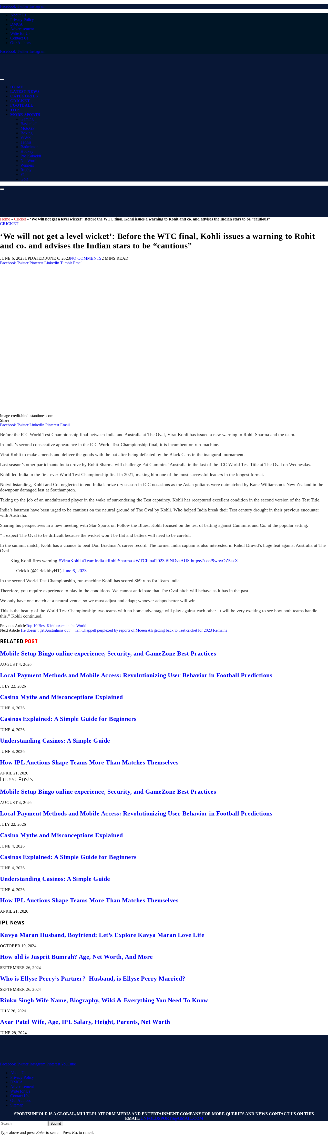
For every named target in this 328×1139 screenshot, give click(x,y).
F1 (22, 174)
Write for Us (20, 33)
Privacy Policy (22, 19)
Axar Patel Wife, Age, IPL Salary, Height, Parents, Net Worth (85, 1022)
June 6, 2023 (75, 570)
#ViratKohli (70, 560)
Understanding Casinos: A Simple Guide (55, 740)
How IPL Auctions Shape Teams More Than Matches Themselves (89, 762)
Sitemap (16, 1105)
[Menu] (2, 79)
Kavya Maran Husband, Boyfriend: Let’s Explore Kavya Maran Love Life (102, 935)
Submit (55, 1123)
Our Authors (20, 43)
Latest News (24, 91)
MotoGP (27, 128)
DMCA (16, 24)
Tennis (25, 142)
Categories (24, 96)
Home (16, 87)
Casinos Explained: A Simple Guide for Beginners (68, 718)
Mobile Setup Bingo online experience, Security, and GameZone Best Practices (108, 653)
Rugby (26, 170)
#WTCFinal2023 (149, 560)
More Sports (25, 115)
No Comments (86, 258)
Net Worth (28, 160)
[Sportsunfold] (133, 78)
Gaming (27, 119)
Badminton (29, 147)
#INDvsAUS (178, 560)
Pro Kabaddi (30, 156)
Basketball (28, 124)
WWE (25, 137)
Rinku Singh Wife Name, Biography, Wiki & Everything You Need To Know (104, 1000)
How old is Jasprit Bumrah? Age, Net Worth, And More (76, 956)
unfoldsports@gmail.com (171, 1118)
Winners (27, 165)
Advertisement (22, 29)
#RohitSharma (118, 560)
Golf (24, 179)
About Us (18, 15)
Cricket (20, 101)
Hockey (26, 151)
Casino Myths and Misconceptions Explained (61, 697)
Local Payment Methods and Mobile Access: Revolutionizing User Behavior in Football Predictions (136, 675)
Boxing (26, 133)
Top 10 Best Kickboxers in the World (56, 625)
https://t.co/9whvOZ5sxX (214, 560)
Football (21, 105)
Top (14, 110)
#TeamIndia (93, 560)
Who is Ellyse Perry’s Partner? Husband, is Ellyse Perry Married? (92, 978)
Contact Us (19, 38)
